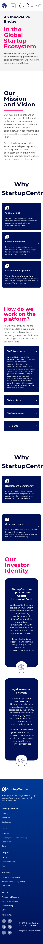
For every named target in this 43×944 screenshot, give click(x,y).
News (4, 866)
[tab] (21, 351)
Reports (5, 857)
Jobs (4, 846)
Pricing (5, 813)
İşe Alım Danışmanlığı (11, 877)
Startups (5, 833)
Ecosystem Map (8, 862)
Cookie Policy (7, 906)
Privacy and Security (10, 897)
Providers (6, 886)
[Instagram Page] (10, 927)
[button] (21, 215)
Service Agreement (10, 901)
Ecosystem (6, 842)
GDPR (4, 910)
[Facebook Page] (4, 921)
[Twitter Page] (10, 921)
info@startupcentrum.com (21, 650)
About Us (6, 818)
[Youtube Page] (4, 933)
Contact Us (6, 822)
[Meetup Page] (10, 933)
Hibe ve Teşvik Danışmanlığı (13, 881)
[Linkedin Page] (4, 927)
